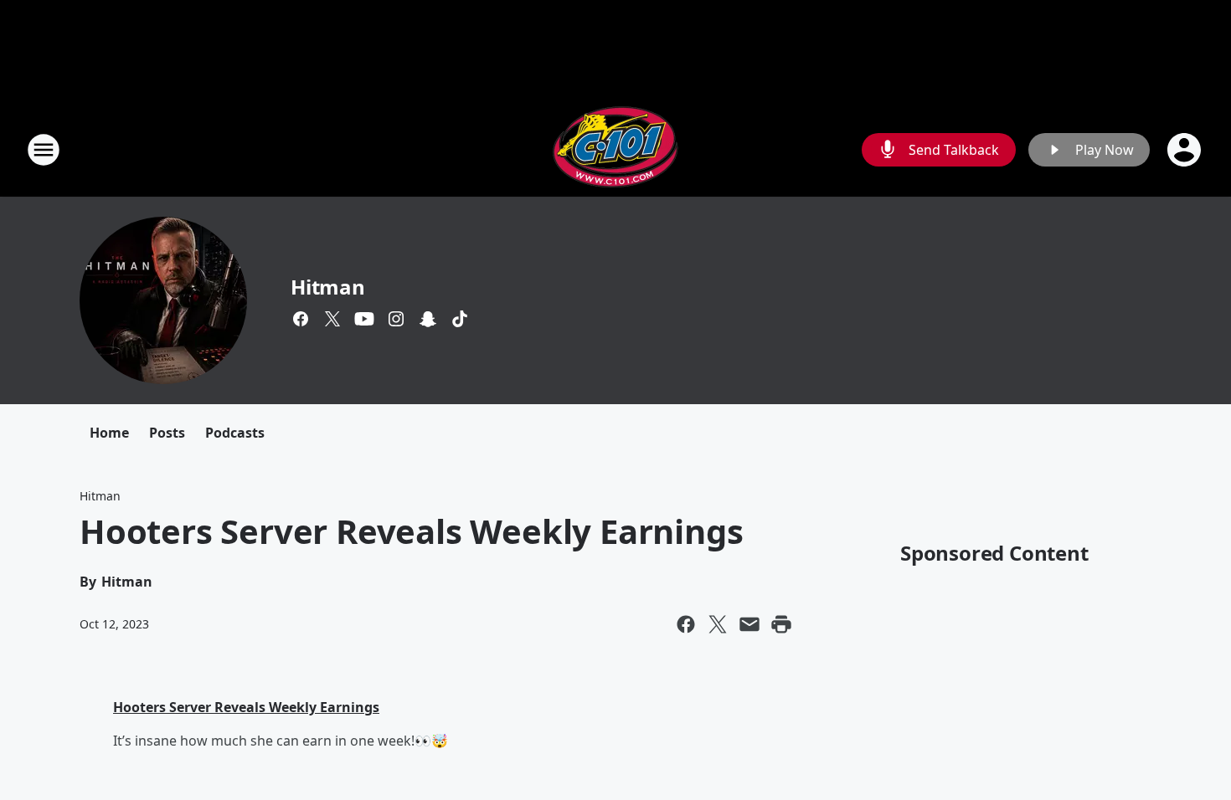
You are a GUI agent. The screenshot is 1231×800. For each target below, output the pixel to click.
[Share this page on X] (717, 624)
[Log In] (1185, 150)
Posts (167, 432)
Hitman (328, 286)
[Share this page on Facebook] (686, 624)
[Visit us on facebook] (301, 319)
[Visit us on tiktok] (460, 319)
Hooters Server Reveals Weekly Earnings (246, 707)
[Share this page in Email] (749, 624)
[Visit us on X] (332, 319)
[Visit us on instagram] (396, 319)
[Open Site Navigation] (43, 150)
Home (109, 432)
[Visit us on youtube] (364, 319)
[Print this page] (781, 624)
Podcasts (235, 432)
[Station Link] (615, 149)
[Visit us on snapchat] (428, 319)
